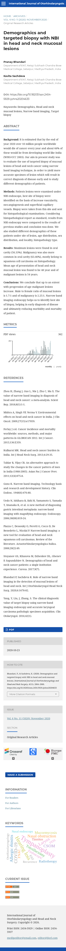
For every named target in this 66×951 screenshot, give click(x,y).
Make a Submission (20, 774)
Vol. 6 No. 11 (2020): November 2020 (25, 19)
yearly (58, 367)
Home (7, 16)
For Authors (11, 803)
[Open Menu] (3, 3)
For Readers (11, 797)
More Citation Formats (22, 694)
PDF (11, 629)
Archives (19, 16)
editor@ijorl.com (48, 938)
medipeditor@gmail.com (21, 938)
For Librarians (13, 808)
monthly (48, 367)
